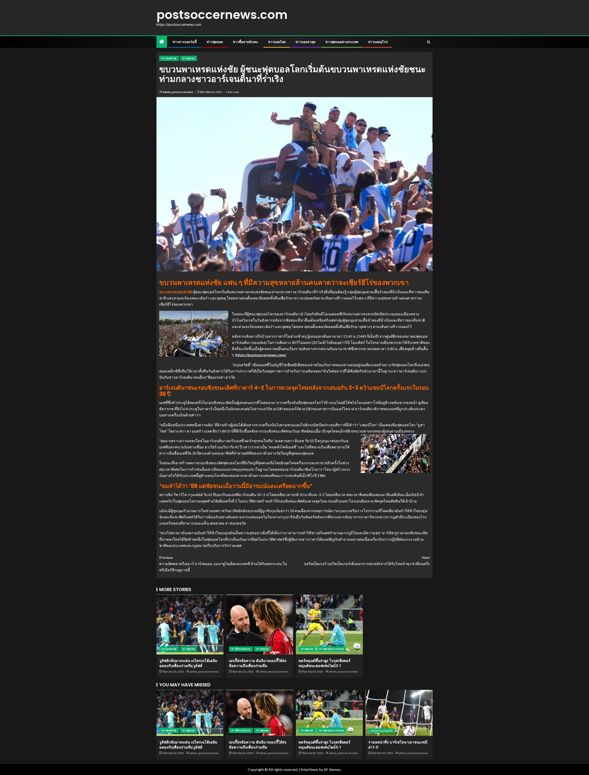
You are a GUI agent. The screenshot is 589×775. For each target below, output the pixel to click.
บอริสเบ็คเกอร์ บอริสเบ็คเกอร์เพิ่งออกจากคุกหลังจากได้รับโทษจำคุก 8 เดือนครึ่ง (367, 560)
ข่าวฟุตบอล (215, 42)
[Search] (428, 42)
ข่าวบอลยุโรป (378, 42)
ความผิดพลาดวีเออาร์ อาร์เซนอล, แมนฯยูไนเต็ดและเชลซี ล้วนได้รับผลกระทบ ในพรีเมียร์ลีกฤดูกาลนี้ (223, 563)
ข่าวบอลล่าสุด (305, 42)
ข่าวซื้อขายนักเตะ (245, 42)
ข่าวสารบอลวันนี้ (185, 42)
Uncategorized (382, 730)
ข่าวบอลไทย (277, 42)
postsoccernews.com (222, 14)
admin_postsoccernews (178, 92)
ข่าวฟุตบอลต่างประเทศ (341, 42)
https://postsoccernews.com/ (260, 355)
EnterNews (309, 769)
